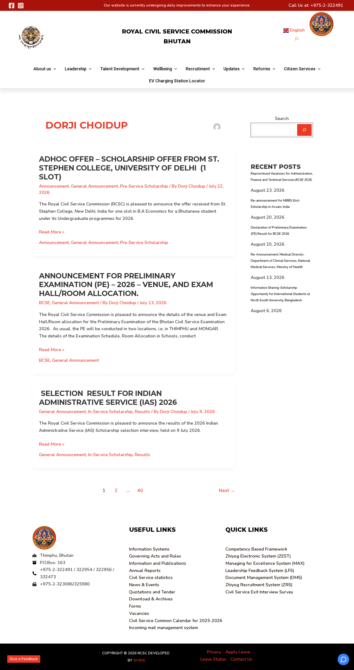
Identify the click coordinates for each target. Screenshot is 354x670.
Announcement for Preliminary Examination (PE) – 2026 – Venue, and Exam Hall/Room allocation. (126, 284)
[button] (44, 69)
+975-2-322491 (326, 5)
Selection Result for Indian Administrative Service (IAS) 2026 (108, 398)
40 (140, 490)
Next (227, 490)
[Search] (304, 130)
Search (282, 118)
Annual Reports (145, 570)
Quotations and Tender (152, 592)
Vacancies (139, 613)
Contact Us (241, 659)
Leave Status (213, 659)
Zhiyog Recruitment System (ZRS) (259, 585)
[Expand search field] (296, 38)
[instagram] (21, 5)
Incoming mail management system (163, 628)
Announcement (54, 186)
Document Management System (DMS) (263, 577)
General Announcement (94, 186)
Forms (135, 606)
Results (142, 411)
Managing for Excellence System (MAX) (265, 563)
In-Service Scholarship (110, 411)
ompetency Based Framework (256, 549)
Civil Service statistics (151, 577)
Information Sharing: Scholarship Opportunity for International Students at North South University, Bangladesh (280, 294)
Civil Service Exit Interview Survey (259, 592)
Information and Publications (157, 563)
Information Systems (149, 549)
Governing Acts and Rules (155, 556)
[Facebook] (11, 5)
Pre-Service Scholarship (144, 186)
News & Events (144, 585)
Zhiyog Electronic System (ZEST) (258, 556)
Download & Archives (151, 599)
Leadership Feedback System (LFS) (259, 570)
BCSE (44, 303)
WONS (139, 660)
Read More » (51, 232)
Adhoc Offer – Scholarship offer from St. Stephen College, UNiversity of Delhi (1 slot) (129, 168)
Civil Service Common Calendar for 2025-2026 (175, 621)
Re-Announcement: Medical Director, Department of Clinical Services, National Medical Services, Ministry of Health (280, 260)
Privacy (214, 652)
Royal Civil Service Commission (177, 31)
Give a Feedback (24, 659)
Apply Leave (237, 652)
